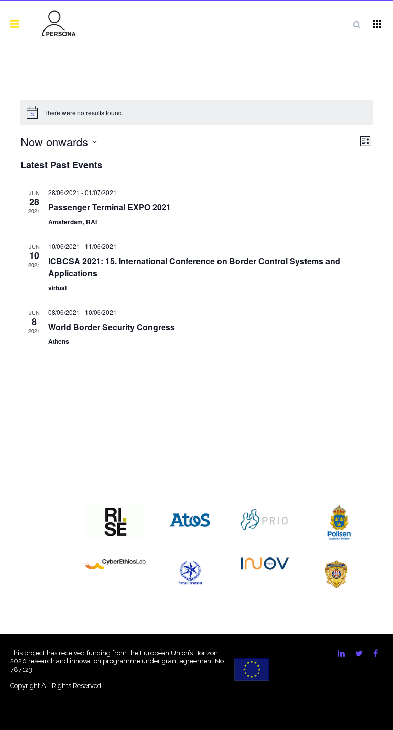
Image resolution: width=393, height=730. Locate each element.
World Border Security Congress (111, 327)
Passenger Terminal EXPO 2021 (109, 207)
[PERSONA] (59, 23)
